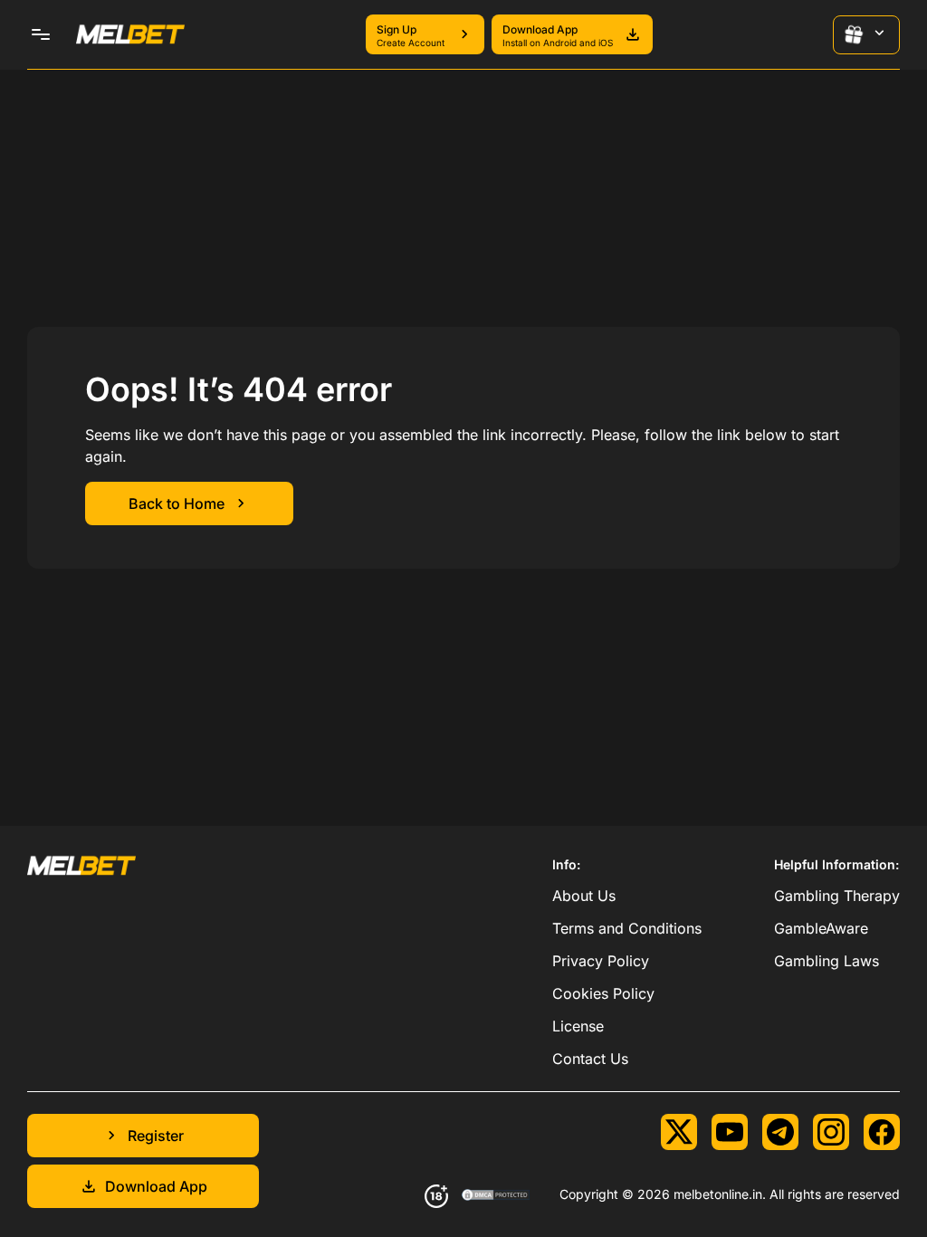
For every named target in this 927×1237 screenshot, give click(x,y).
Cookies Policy (603, 993)
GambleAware (821, 928)
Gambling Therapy (837, 896)
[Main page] (130, 34)
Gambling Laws (826, 961)
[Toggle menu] (40, 34)
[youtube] (730, 1132)
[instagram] (831, 1132)
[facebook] (882, 1132)
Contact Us (590, 1059)
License (578, 1026)
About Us (584, 896)
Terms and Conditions (627, 928)
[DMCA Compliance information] (496, 1196)
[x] (679, 1132)
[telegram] (780, 1132)
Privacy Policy (600, 961)
